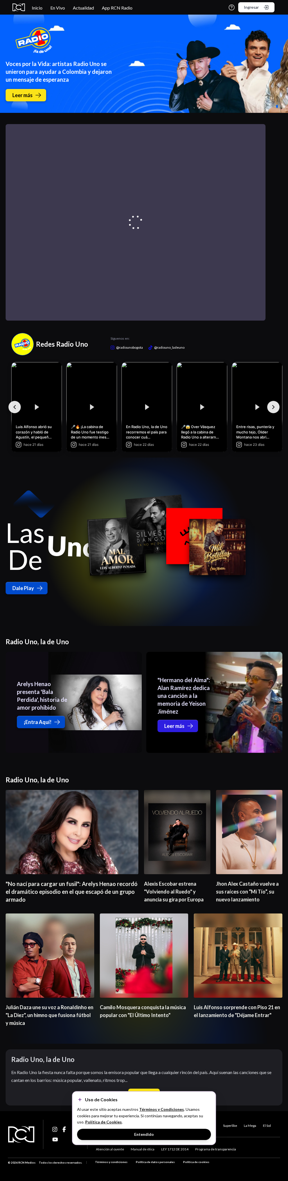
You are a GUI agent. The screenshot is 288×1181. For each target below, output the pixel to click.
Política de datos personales (155, 1162)
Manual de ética (142, 1149)
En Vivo (57, 7)
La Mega (250, 1125)
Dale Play (23, 588)
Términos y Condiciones (161, 1109)
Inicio (37, 7)
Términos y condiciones (111, 1162)
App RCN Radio (117, 7)
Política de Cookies (103, 1122)
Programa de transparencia (215, 1149)
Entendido (144, 1134)
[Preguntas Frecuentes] (231, 7)
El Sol (267, 1125)
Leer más (22, 95)
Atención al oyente (110, 1149)
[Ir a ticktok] (55, 1129)
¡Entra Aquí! (37, 722)
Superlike (230, 1125)
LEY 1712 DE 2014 (174, 1149)
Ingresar (251, 7)
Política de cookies (196, 1162)
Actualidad (83, 7)
